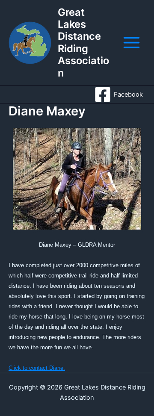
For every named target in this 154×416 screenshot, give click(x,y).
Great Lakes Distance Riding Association (83, 42)
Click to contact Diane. (37, 368)
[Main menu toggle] (131, 42)
